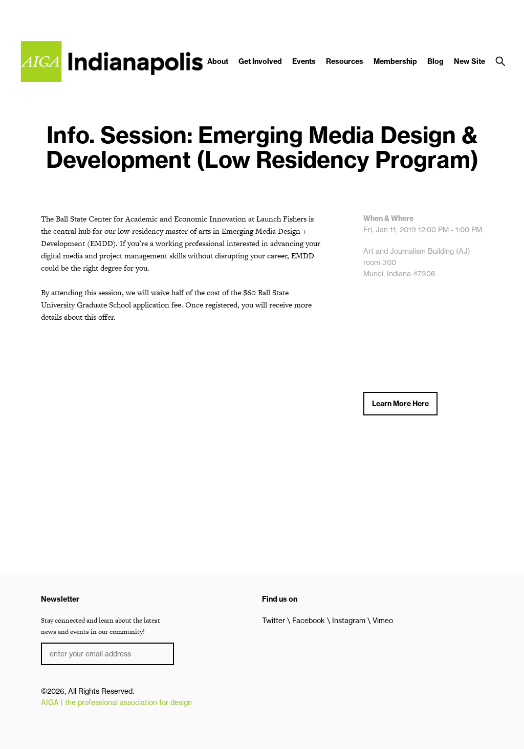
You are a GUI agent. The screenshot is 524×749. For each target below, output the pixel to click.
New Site (469, 61)
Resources (344, 61)
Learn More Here (400, 403)
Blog (435, 61)
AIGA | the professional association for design (116, 702)
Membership (395, 61)
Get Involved (260, 61)
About (217, 61)
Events (304, 61)
